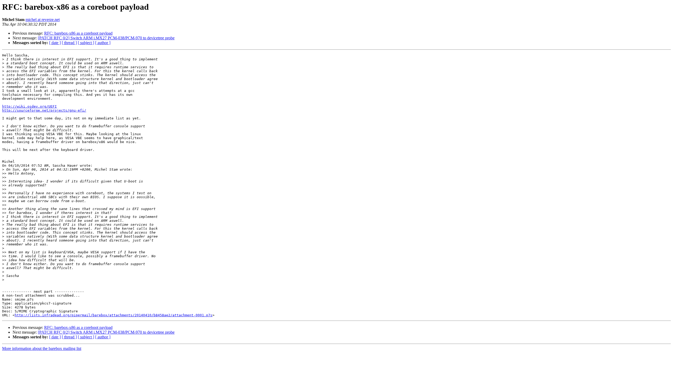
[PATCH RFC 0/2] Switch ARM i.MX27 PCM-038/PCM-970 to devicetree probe (106, 38)
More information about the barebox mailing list (41, 348)
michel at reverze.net (43, 19)
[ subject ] (86, 42)
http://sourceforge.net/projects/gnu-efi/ (44, 110)
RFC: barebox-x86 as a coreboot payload (78, 33)
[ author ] (102, 42)
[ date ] (55, 42)
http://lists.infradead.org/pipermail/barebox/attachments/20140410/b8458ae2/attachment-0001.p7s (113, 315)
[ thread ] (69, 42)
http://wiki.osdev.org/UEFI (29, 106)
